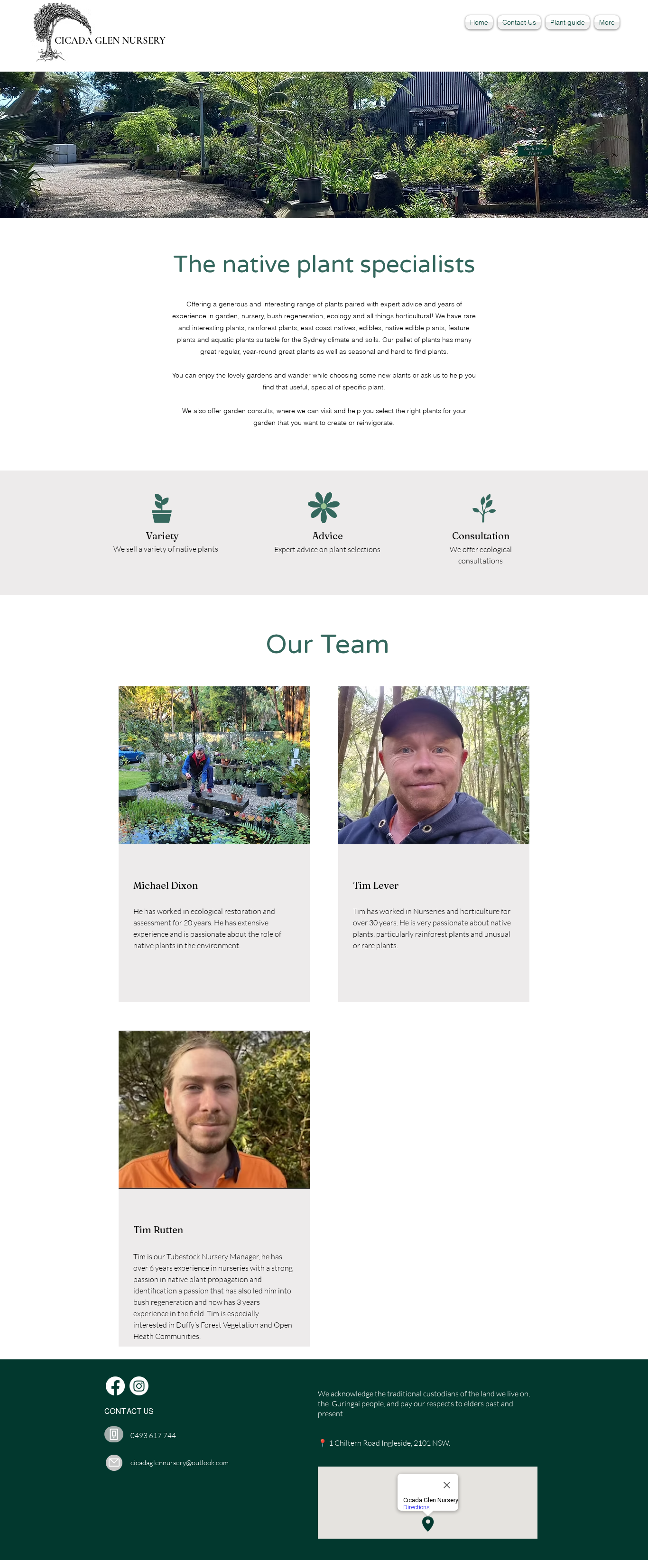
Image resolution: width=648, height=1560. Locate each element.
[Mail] (114, 1463)
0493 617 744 (153, 1435)
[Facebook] (115, 1385)
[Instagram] (139, 1385)
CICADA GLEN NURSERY (110, 40)
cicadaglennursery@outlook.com (179, 1462)
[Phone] (113, 1434)
